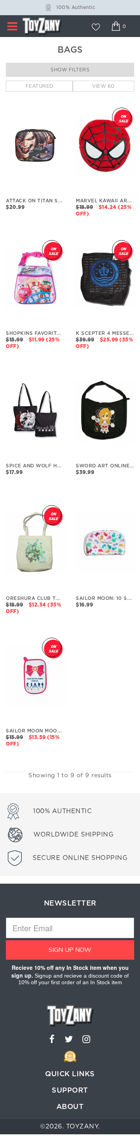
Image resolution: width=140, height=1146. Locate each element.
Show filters (70, 69)
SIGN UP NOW (70, 950)
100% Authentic (75, 7)
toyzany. (83, 1126)
